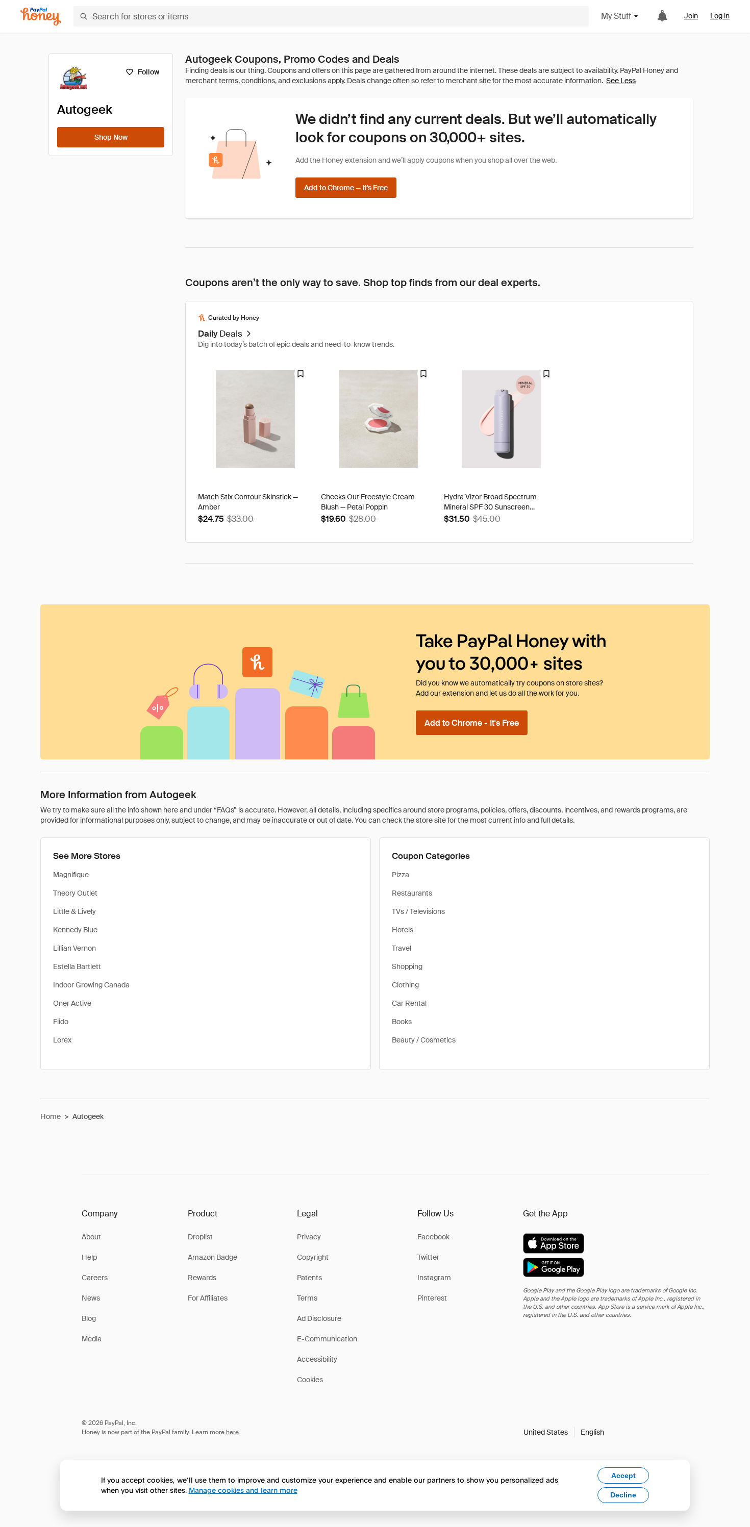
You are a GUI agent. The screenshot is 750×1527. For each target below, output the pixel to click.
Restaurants (412, 893)
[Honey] (40, 17)
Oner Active (72, 1003)
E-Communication (327, 1338)
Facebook (433, 1236)
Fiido (60, 1021)
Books (402, 1021)
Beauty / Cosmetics (424, 1040)
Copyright (313, 1257)
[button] (563, 1432)
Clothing (405, 984)
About (91, 1236)
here (232, 1432)
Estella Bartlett (77, 966)
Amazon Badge (212, 1257)
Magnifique (71, 874)
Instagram (434, 1277)
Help (89, 1257)
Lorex (62, 1040)
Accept (623, 1475)
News (91, 1298)
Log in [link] (720, 15)
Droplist (200, 1236)
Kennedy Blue (75, 929)
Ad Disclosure (319, 1318)
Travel (401, 948)
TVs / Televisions (418, 911)
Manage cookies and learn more (243, 1490)
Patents (309, 1277)
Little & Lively (74, 911)
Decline (623, 1495)
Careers (95, 1277)
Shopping (407, 966)
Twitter (428, 1257)
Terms (307, 1298)
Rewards (202, 1277)
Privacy (309, 1236)
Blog (89, 1318)
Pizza (400, 874)
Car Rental (409, 1003)
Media (92, 1338)
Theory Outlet (75, 893)
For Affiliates (208, 1298)
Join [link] (691, 15)
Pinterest (432, 1298)
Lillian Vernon (74, 948)
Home (50, 1116)
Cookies (310, 1379)
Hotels (402, 929)
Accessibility (317, 1359)
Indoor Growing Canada (91, 984)
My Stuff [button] (616, 16)
